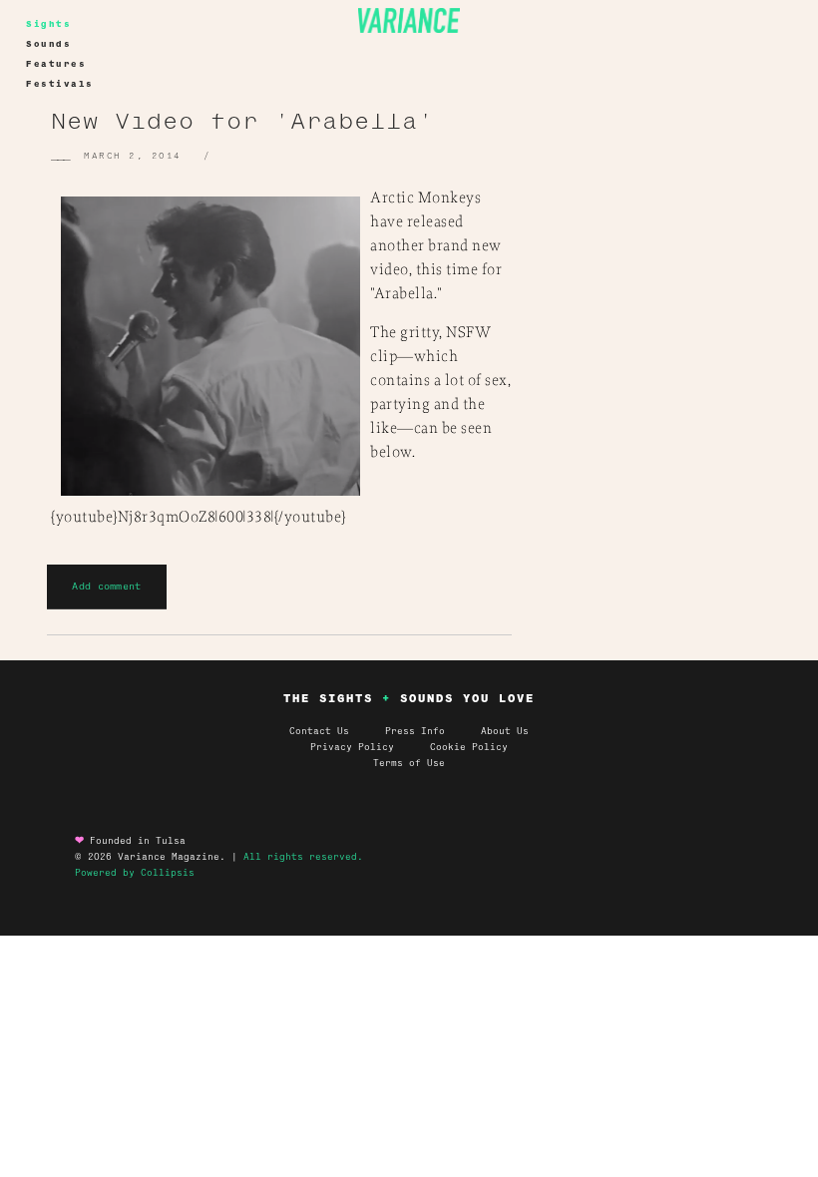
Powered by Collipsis (135, 873)
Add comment (106, 586)
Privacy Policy (370, 747)
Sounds (48, 44)
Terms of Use (409, 763)
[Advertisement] (686, 270)
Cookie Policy (469, 747)
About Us (505, 731)
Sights (48, 24)
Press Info (415, 731)
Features (56, 64)
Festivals (60, 84)
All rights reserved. (303, 857)
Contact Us (319, 731)
